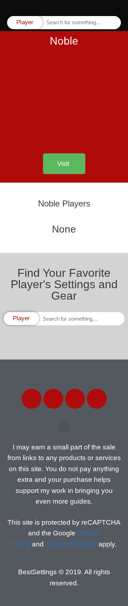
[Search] (114, 22)
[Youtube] (97, 399)
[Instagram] (75, 399)
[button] (117, 7)
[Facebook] (32, 399)
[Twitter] (53, 399)
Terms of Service (71, 544)
